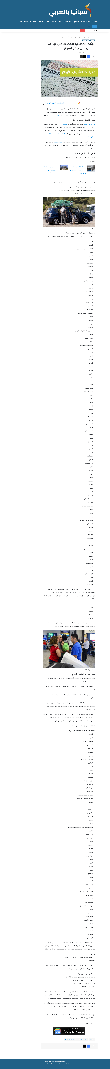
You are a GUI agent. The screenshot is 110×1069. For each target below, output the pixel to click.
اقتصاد (54, 21)
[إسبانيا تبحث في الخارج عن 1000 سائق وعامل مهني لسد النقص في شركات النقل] (91, 168)
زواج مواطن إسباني (89, 124)
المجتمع (76, 21)
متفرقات (41, 21)
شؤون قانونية (68, 21)
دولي (59, 21)
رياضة (47, 21)
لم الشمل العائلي (69, 1039)
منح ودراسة (27, 21)
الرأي (20, 21)
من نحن (41, 1063)
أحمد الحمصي (91, 52)
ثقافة (34, 21)
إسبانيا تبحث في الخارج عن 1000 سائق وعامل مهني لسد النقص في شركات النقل (78, 170)
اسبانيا (92, 1039)
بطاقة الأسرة (58, 142)
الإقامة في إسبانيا (81, 1039)
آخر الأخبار (88, 37)
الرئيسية (94, 21)
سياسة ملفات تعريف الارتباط (55, 1063)
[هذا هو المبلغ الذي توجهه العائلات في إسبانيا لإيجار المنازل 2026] (64, 167)
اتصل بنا (46, 1063)
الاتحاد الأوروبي (62, 124)
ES (94, 26)
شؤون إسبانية (85, 21)
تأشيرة (58, 115)
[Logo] (71, 9)
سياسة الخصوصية (66, 1063)
